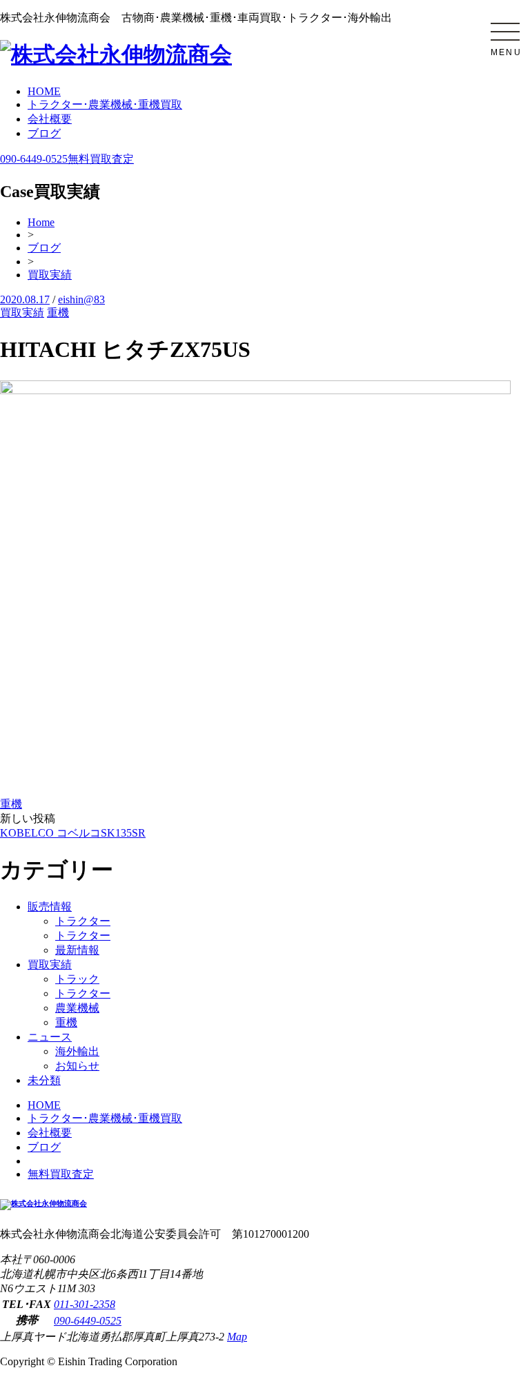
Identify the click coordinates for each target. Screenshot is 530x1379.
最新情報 (77, 950)
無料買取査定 (101, 159)
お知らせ (77, 1066)
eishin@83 (81, 299)
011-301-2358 (84, 1304)
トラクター (82, 921)
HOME (44, 91)
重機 (58, 312)
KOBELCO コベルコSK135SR (73, 833)
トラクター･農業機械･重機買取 (105, 104)
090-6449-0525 (34, 159)
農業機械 (77, 1008)
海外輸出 (77, 1051)
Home (41, 222)
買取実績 (50, 274)
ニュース (50, 1037)
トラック (77, 979)
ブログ (44, 133)
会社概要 (50, 119)
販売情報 (50, 906)
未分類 (44, 1080)
